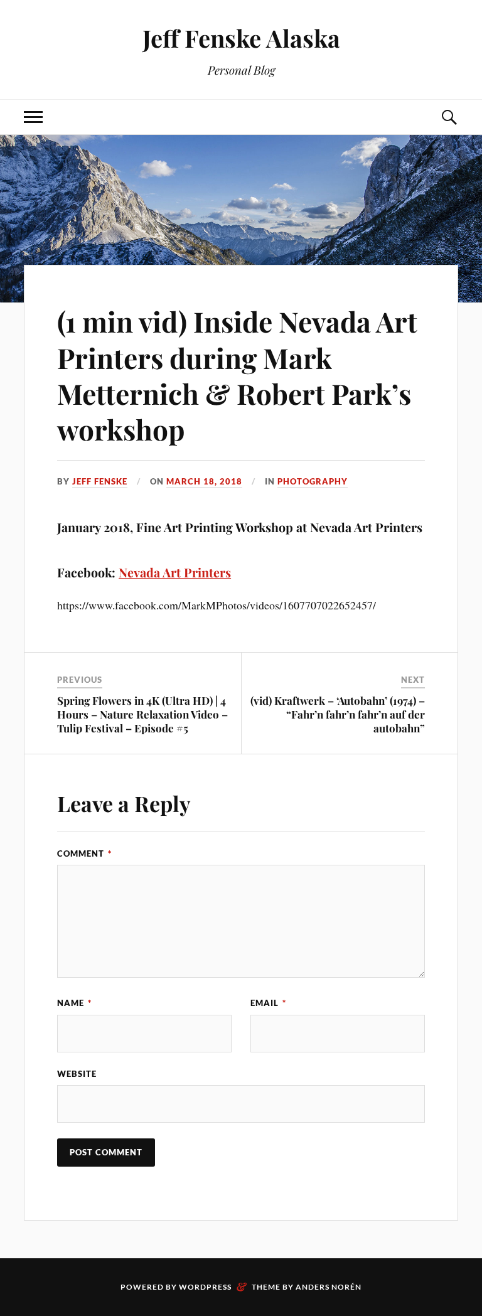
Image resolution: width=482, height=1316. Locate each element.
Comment (84, 853)
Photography (312, 481)
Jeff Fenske (99, 481)
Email (268, 1003)
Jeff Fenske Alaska (241, 38)
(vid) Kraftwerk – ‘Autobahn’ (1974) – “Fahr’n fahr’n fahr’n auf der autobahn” (337, 714)
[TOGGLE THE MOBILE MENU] (33, 117)
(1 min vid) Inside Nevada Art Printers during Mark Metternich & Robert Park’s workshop (237, 374)
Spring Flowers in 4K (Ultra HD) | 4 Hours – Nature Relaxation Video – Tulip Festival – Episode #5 (142, 714)
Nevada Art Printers (175, 572)
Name (74, 1003)
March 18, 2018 (204, 481)
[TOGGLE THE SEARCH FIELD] (448, 117)
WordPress (205, 1287)
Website (77, 1074)
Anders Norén (329, 1287)
